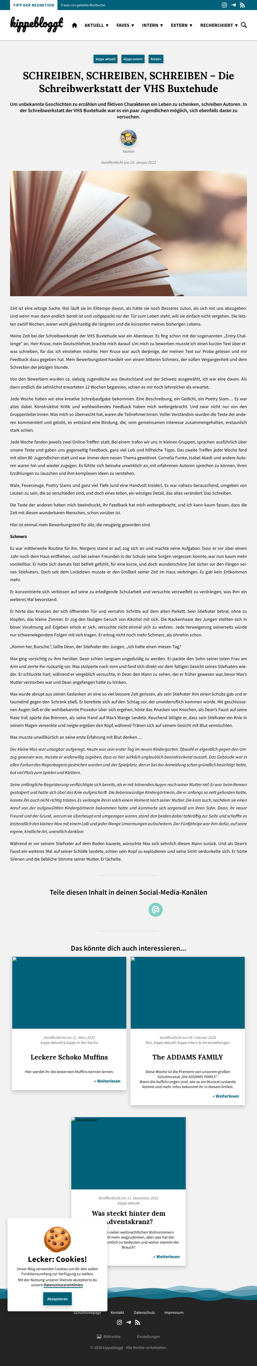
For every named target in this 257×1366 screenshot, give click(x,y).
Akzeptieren (57, 1298)
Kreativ (156, 59)
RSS (242, 5)
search (244, 25)
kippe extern (133, 59)
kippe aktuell (105, 59)
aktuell (94, 25)
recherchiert (216, 25)
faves (123, 25)
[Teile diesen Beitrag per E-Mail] (156, 910)
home (75, 25)
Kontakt (117, 1312)
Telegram (233, 5)
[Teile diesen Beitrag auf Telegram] (101, 910)
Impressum (173, 1312)
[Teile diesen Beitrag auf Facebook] (138, 910)
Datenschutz (144, 1312)
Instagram (224, 5)
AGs (149, 1042)
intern (150, 25)
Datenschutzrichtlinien (63, 1284)
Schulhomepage (87, 1312)
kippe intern (187, 1042)
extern (179, 25)
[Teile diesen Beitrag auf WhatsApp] (119, 910)
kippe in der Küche (82, 1042)
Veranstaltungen (216, 1042)
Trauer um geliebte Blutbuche (82, 5)
